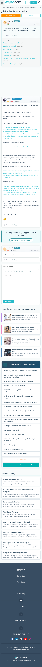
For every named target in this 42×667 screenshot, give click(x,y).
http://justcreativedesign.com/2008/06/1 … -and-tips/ (21, 190)
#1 (37, 24)
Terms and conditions (21, 650)
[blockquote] (10, 271)
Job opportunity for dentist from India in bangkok (19, 58)
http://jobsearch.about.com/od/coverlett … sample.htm (21, 173)
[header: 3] (24, 271)
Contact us (21, 576)
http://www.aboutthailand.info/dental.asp (16, 147)
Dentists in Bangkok (9, 46)
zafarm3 (10, 21)
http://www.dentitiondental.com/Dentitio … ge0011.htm (20, 132)
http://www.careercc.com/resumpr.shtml (16, 171)
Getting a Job (7, 55)
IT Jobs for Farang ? (9, 64)
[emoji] (19, 271)
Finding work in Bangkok (11, 43)
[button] (27, 271)
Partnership (21, 594)
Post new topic (11, 15)
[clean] (30, 271)
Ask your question (21, 460)
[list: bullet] (21, 271)
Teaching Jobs (7, 49)
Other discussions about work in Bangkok (21, 465)
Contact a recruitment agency (21, 240)
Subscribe (31, 15)
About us (21, 588)
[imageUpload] (16, 271)
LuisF (9, 98)
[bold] (5, 271)
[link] (13, 271)
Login (28, 2)
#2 (37, 101)
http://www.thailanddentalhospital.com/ (23, 129)
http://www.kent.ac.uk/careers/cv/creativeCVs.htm (19, 186)
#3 (37, 250)
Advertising (21, 582)
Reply (15, 35)
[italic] (8, 271)
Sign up (34, 2)
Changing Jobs (8, 52)
